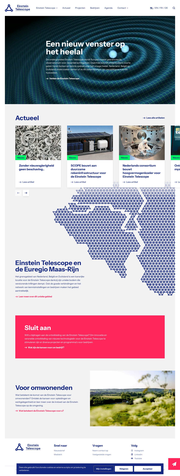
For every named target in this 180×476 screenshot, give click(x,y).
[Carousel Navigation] (90, 193)
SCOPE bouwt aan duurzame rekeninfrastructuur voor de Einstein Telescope (88, 171)
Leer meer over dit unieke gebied (35, 296)
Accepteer (147, 469)
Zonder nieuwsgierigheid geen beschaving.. (36, 167)
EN (156, 8)
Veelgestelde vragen (101, 454)
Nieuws (20, 157)
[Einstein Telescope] (17, 8)
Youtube (138, 458)
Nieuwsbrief (59, 450)
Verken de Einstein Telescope (64, 78)
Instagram (139, 450)
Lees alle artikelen (155, 117)
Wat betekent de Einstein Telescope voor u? (41, 410)
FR (161, 8)
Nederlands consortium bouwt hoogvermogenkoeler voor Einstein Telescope (142, 171)
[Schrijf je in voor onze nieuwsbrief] (174, 464)
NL (151, 8)
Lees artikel (28, 182)
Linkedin (138, 454)
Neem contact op (100, 450)
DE (166, 8)
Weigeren (123, 469)
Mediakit (58, 454)
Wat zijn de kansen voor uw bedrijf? (46, 347)
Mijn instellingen (103, 469)
